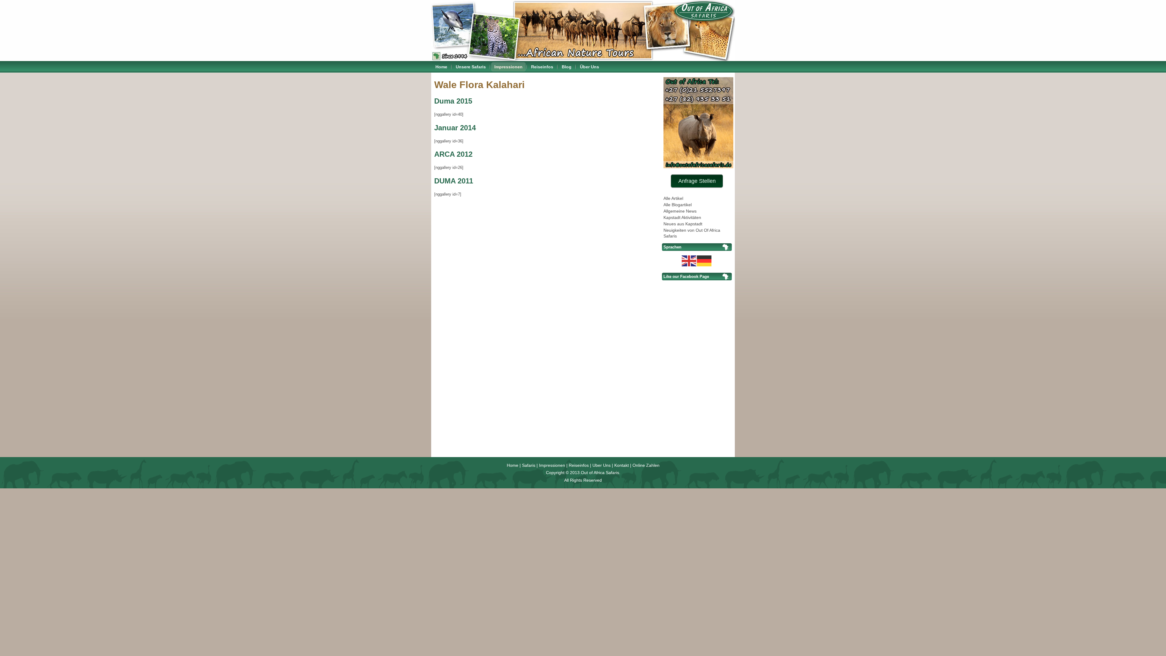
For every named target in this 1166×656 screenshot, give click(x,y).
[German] (704, 260)
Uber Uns (601, 465)
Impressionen (508, 66)
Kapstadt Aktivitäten (682, 217)
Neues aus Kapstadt (682, 223)
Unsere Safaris (471, 66)
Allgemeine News (680, 211)
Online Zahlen (646, 465)
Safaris (528, 465)
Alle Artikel (673, 198)
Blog (566, 66)
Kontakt (621, 465)
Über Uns (589, 66)
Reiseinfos (542, 66)
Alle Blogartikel (677, 204)
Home (441, 66)
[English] (689, 260)
